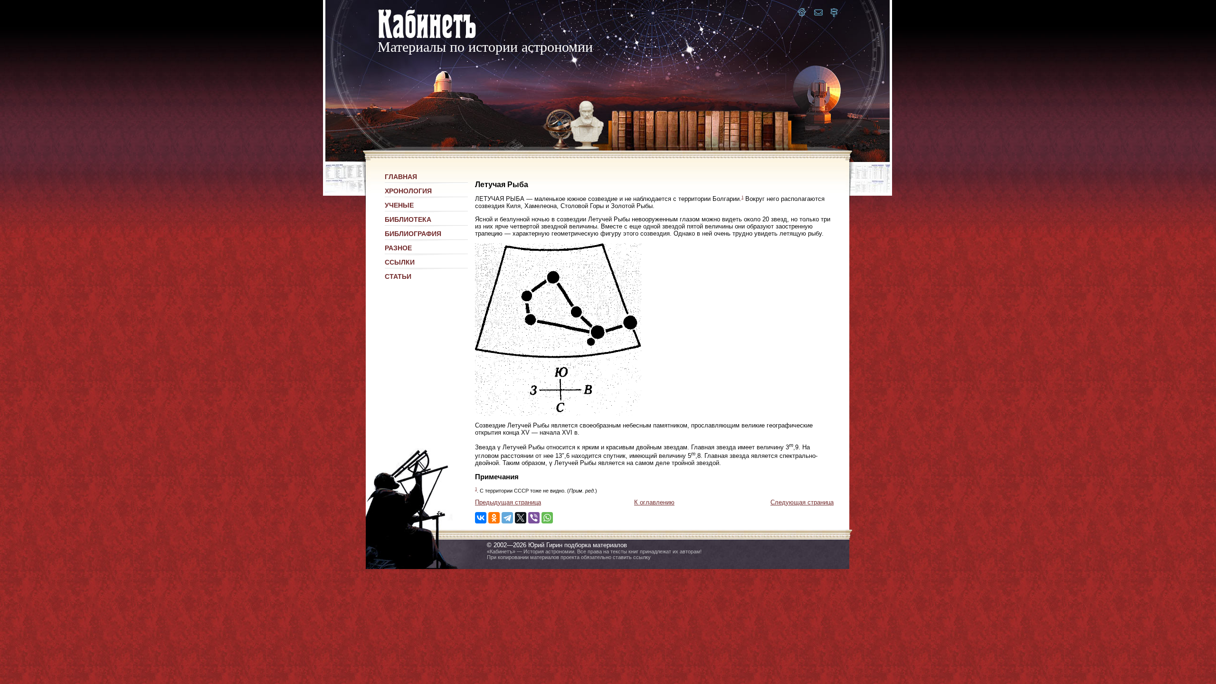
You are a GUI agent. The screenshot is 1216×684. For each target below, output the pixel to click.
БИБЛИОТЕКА (408, 219)
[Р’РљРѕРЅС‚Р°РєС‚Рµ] (480, 517)
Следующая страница (802, 502)
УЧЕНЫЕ (399, 205)
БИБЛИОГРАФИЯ (413, 234)
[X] (520, 517)
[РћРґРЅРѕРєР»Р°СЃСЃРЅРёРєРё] (494, 517)
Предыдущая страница (508, 502)
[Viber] (534, 517)
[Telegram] (507, 517)
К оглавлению (654, 502)
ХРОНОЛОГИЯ (408, 191)
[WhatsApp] (547, 517)
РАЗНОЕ (398, 248)
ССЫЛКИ (400, 262)
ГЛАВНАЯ (401, 176)
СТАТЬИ (398, 276)
